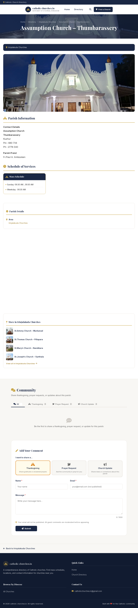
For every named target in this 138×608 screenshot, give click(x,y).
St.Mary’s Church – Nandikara (28, 348)
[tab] (18, 404)
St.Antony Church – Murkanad (28, 331)
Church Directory (79, 575)
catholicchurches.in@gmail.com (88, 591)
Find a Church (104, 9)
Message (20, 495)
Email (73, 481)
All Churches (8, 591)
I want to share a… (23, 457)
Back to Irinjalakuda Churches (20, 548)
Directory (78, 9)
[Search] (90, 9)
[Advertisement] (69, 272)
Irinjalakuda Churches (47, 22)
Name (18, 481)
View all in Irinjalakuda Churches (20, 363)
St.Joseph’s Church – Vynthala (29, 357)
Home (67, 9)
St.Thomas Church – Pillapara (28, 339)
